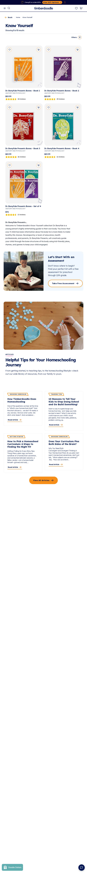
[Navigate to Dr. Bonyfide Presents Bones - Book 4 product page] (63, 125)
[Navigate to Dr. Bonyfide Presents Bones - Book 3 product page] (24, 125)
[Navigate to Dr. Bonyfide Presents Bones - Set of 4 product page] (24, 183)
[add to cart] (38, 49)
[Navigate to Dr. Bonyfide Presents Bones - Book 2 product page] (63, 67)
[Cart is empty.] (81, 8)
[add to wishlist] (9, 49)
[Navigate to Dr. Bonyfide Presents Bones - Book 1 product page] (24, 67)
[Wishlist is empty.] (76, 8)
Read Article (13, 420)
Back (10, 17)
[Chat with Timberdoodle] (81, 867)
